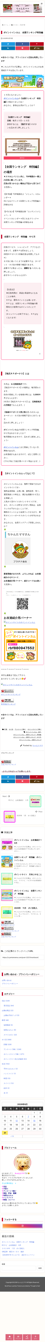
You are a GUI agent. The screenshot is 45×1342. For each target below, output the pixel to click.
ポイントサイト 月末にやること (29, 874)
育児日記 (9, 1006)
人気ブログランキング (8, 764)
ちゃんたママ (37, 745)
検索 (3, 1264)
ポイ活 (15, 25)
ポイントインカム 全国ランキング (30, 740)
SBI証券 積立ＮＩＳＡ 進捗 (13, 1252)
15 (34, 1121)
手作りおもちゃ (11, 1069)
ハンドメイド (10, 1074)
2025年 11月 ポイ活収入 (25, 908)
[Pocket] (22, 48)
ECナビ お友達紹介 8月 (11, 1245)
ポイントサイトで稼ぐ (34, 729)
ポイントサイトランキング (10, 694)
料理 (7, 1078)
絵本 (6, 1088)
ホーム (6, 25)
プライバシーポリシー (10, 983)
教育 (5, 1020)
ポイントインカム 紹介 (33, 732)
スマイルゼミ (10, 1035)
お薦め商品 (7, 1010)
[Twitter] (8, 44)
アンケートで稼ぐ (20, 729)
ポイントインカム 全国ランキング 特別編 (27, 734)
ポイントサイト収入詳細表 (15, 1059)
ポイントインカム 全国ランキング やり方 (27, 737)
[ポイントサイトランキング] (7, 690)
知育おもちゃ (10, 1030)
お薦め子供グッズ (11, 1015)
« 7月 (12, 1136)
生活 (6, 1064)
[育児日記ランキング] (7, 700)
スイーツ (9, 1083)
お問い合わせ (7, 980)
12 (17, 1121)
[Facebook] (22, 44)
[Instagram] (22, 1226)
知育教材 (8, 1025)
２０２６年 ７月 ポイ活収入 (13, 1248)
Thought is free (35, 1286)
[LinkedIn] (8, 48)
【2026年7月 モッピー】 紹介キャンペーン (18, 1255)
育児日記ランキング (8, 704)
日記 (6, 1001)
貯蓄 (23, 25)
